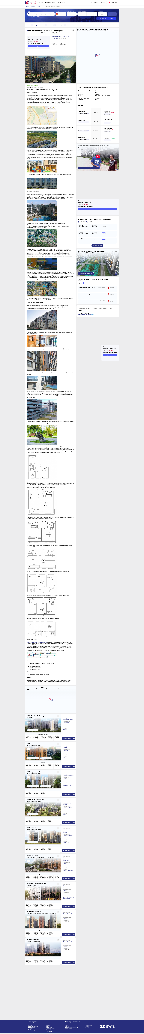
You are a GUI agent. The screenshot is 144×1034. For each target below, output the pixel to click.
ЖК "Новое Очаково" (33, 939)
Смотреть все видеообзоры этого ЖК (89, 167)
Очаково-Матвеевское (68, 775)
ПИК (64, 757)
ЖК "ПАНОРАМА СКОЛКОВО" (35, 800)
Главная (27, 6)
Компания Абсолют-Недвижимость (37, 642)
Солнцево (65, 747)
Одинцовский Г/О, (67, 803)
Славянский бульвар (68, 807)
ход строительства (32, 729)
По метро (48, 1026)
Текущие (81, 283)
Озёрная (66, 778)
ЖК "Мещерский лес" (33, 744)
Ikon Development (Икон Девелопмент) (68, 898)
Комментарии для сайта (86, 314)
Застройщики (89, 1025)
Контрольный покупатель (71, 1027)
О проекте (88, 1026)
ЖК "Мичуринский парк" (34, 911)
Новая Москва (31, 1027)
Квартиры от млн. (43, 734)
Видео (29, 25)
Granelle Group (66, 842)
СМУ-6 (64, 814)
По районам (49, 1027)
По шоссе (48, 1025)
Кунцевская (66, 722)
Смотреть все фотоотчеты (87, 273)
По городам (31, 1028)
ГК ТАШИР (65, 729)
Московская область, (68, 801)
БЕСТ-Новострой (67, 785)
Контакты (88, 1027)
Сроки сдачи (61, 25)
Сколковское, (66, 860)
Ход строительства (40, 25)
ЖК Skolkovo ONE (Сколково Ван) (36, 883)
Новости (67, 1026)
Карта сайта (49, 1030)
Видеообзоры (68, 1028)
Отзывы (52, 25)
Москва (30, 1025)
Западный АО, (70, 718)
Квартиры (42, 762)
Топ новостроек (50, 1031)
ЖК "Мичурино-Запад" (33, 772)
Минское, (70, 719)
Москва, (65, 718)
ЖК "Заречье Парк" (32, 855)
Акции (66, 1025)
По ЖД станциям (32, 1030)
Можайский (65, 719)
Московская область (35, 6)
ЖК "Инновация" (31, 828)
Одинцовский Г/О (67, 36)
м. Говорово (55, 38)
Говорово (66, 750)
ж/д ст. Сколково (56, 41)
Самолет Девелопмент (68, 870)
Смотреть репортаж (33, 757)
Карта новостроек (50, 1028)
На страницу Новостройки (69, 738)
